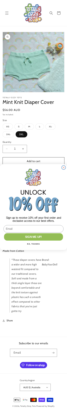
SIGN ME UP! (33, 236)
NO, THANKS (33, 244)
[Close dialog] (64, 167)
